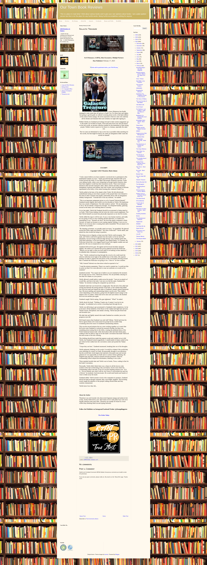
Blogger (117, 554)
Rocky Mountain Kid (141, 182)
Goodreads (98, 21)
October (139, 48)
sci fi (97, 459)
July (138, 54)
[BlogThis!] (87, 457)
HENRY (138, 131)
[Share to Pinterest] (92, 457)
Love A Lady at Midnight (140, 203)
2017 (136, 255)
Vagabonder (139, 221)
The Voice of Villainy (141, 99)
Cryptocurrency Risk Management (141, 134)
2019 (136, 250)
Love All (138, 234)
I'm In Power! (139, 107)
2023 (136, 41)
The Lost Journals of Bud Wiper (141, 101)
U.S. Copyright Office (67, 89)
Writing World (65, 87)
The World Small (140, 198)
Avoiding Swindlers (141, 213)
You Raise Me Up (140, 226)
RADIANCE (139, 206)
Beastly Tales (139, 174)
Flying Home (139, 125)
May (138, 59)
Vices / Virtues (140, 78)
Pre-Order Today (104, 415)
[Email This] (85, 457)
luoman (106, 554)
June (138, 56)
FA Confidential (140, 200)
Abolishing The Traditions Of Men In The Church (141, 95)
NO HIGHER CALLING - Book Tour (141, 140)
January (139, 241)
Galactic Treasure (140, 179)
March (138, 63)
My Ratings (75, 21)
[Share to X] (89, 457)
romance (93, 459)
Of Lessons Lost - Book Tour (140, 231)
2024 (136, 39)
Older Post (125, 516)
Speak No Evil (139, 228)
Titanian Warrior (140, 236)
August (138, 52)
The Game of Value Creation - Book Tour (141, 210)
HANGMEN (139, 88)
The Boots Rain (140, 136)
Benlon (138, 216)
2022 (136, 244)
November (139, 45)
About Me (83, 21)
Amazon (91, 21)
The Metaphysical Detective (140, 218)
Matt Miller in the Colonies (140, 81)
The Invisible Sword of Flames (141, 159)
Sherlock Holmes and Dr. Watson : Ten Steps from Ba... (141, 74)
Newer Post (83, 516)
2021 (136, 246)
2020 (136, 248)
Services (67, 21)
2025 (136, 37)
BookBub (118, 21)
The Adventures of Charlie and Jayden (141, 145)
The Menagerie (140, 184)
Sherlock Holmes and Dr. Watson (140, 190)
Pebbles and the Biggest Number (141, 128)
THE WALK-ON (140, 104)
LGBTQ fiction (87, 459)
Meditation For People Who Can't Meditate (141, 117)
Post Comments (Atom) (92, 518)
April (138, 61)
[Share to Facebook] (90, 457)
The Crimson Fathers (139, 85)
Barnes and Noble (108, 21)
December (139, 43)
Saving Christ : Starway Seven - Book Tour (141, 163)
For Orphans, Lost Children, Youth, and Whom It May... (141, 111)
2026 (136, 35)
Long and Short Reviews (68, 85)
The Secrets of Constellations (140, 155)
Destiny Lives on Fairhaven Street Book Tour (141, 195)
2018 (136, 253)
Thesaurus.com (66, 94)
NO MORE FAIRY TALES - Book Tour (140, 122)
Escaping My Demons (139, 91)
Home (60, 21)
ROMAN (138, 224)
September (140, 50)
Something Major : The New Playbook (141, 69)
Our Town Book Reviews (81, 7)
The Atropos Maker (141, 238)
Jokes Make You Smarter (140, 152)
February (139, 65)
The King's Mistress (141, 149)
